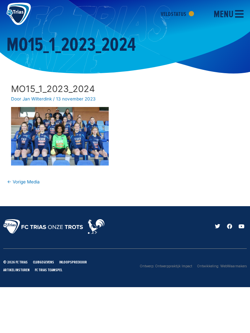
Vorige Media (23, 181)
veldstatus (174, 14)
